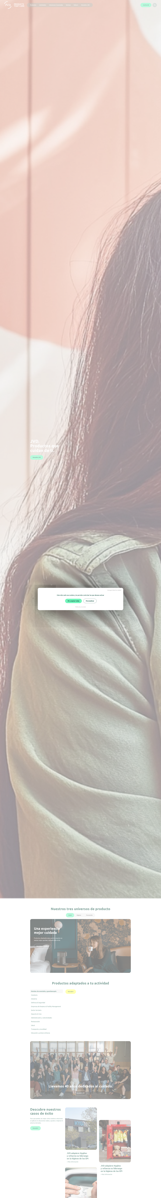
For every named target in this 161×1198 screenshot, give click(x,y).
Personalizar (90, 601)
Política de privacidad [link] (80, 606)
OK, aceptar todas (73, 601)
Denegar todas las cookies (114, 590)
